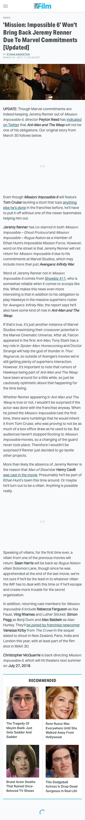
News (6, 18)
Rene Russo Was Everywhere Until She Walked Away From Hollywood (61, 730)
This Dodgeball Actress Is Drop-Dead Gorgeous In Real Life (61, 786)
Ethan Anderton (18, 54)
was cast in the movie (20, 475)
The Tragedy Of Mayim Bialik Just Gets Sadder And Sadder (19, 730)
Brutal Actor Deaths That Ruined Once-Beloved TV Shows (20, 786)
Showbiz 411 (55, 278)
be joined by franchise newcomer (53, 625)
